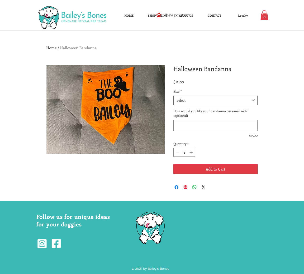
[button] (264, 15)
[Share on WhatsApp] (194, 187)
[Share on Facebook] (176, 187)
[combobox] (215, 100)
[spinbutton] (184, 152)
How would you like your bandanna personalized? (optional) (210, 113)
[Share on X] (203, 187)
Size (177, 91)
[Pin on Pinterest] (185, 187)
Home (51, 47)
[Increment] (192, 152)
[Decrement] (177, 152)
